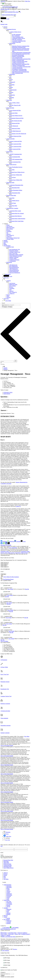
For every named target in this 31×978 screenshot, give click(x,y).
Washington (9, 902)
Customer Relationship (17, 68)
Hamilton (8, 923)
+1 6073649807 (6, 927)
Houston (8, 905)
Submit (2, 12)
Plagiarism (7, 832)
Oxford (8, 897)
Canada (5, 916)
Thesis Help (6, 862)
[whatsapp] (4, 543)
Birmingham (9, 895)
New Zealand (6, 919)
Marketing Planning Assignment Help (20, 46)
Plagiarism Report (8, 579)
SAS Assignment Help (17, 57)
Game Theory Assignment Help (19, 70)
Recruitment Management (18, 55)
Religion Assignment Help (18, 56)
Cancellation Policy (12, 932)
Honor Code (17, 934)
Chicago (8, 906)
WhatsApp (11, 541)
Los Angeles (9, 904)
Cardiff (8, 889)
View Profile (10, 589)
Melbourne (8, 909)
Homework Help (7, 864)
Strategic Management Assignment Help (21, 59)
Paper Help (6, 861)
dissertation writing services (21, 552)
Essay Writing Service (8, 867)
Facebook (4, 541)
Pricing (7, 834)
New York (8, 901)
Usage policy (11, 934)
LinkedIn (18, 541)
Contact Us (18, 506)
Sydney (8, 910)
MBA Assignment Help (17, 73)
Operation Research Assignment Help (20, 48)
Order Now (27, 1)
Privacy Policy (4, 934)
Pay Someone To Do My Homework (17, 133)
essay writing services (10, 552)
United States (6, 900)
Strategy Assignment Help (18, 60)
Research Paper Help (8, 860)
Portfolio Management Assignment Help (21, 52)
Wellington (8, 920)
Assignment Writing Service (18, 38)
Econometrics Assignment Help (19, 69)
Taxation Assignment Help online (19, 61)
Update (2, 975)
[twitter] (9, 543)
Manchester (9, 887)
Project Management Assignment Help (21, 53)
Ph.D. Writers (11, 576)
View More (26, 736)
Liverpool (8, 896)
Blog (4, 876)
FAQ (4, 877)
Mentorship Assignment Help (18, 47)
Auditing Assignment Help (18, 62)
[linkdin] (6, 543)
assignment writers (5, 551)
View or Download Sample (7, 745)
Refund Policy (4, 932)
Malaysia (5, 915)
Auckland (8, 922)
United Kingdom (7, 884)
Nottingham (9, 893)
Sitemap (8, 935)
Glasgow (8, 891)
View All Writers (4, 641)
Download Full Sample (6, 545)
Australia (5, 907)
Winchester (8, 886)
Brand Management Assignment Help (20, 64)
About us (5, 872)
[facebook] (2, 543)
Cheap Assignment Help (17, 37)
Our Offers (5, 879)
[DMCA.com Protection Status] (8, 936)
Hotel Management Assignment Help (20, 71)
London (8, 892)
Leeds (7, 898)
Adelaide (8, 913)
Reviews (5, 874)
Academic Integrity (25, 934)
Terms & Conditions (22, 932)
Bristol (7, 888)
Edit (1, 846)
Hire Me (27, 589)
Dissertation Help (7, 866)
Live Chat (7, 840)
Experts (5, 875)
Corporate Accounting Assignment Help (21, 66)
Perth (7, 911)
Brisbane (8, 914)
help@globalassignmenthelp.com (8, 929)
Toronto (8, 918)
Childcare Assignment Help (18, 65)
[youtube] (1, 931)
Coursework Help (7, 865)
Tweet (24, 541)
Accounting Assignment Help (19, 40)
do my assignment (13, 547)
